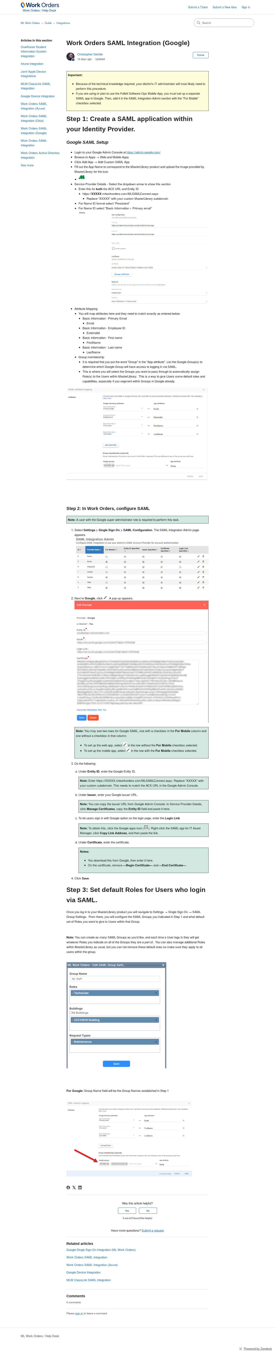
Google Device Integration (38, 96)
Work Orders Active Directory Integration (40, 155)
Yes (127, 1210)
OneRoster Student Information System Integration (34, 51)
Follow (200, 55)
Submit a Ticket (198, 7)
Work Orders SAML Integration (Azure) (34, 105)
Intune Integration (32, 63)
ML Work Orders (30, 23)
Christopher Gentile (90, 54)
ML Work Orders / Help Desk (40, 1336)
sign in (79, 1313)
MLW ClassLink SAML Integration (36, 86)
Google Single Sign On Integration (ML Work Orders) (101, 1250)
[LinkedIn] (80, 1187)
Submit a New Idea (225, 7)
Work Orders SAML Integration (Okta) (34, 118)
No (148, 1210)
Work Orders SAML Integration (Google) (34, 130)
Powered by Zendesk (258, 1348)
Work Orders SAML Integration (34, 142)
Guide (48, 23)
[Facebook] (68, 1187)
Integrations (63, 23)
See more (27, 165)
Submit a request (153, 1230)
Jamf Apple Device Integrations (33, 73)
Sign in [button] (246, 7)
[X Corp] (74, 1187)
